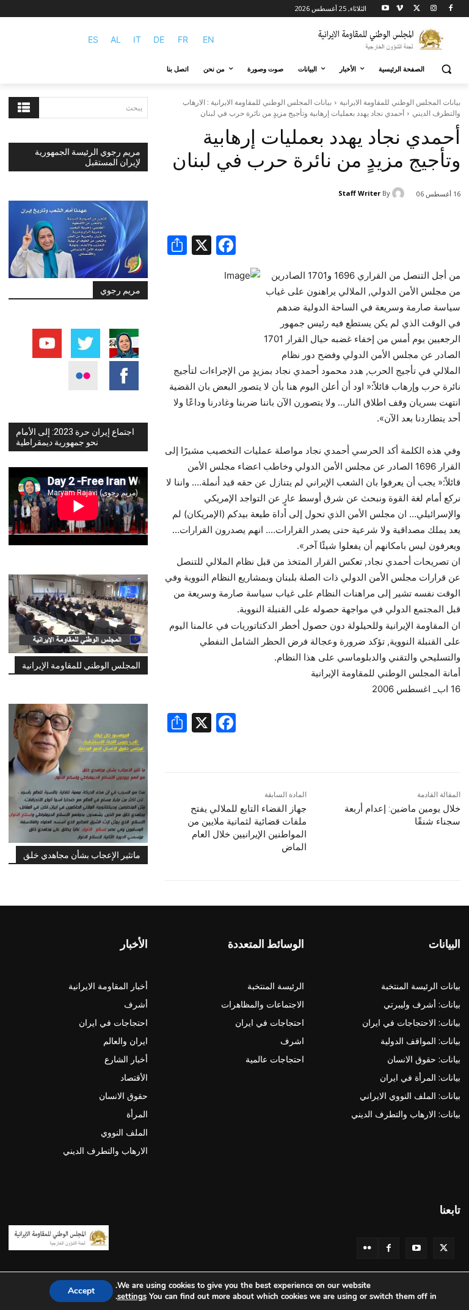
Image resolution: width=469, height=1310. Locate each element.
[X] (417, 9)
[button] (446, 69)
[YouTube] (416, 1248)
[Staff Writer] (400, 193)
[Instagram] (433, 9)
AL (116, 39)
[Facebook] (450, 9)
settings (132, 1296)
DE (158, 39)
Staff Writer (359, 193)
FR (183, 39)
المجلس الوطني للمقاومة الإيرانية (81, 665)
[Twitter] (443, 1248)
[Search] (24, 107)
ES (93, 39)
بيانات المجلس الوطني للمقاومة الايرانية (400, 102)
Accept (81, 1291)
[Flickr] (367, 1248)
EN (208, 39)
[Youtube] (386, 9)
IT (137, 39)
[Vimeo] (400, 9)
